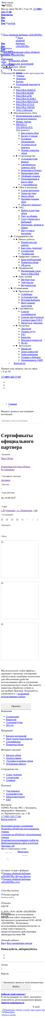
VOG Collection (24, 110)
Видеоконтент (28, 285)
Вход (3, 943)
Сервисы (10, 780)
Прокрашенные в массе (28, 115)
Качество (26, 337)
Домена (20, 75)
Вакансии (26, 348)
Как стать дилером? (31, 247)
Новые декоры (23, 121)
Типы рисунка (28, 193)
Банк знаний (25, 276)
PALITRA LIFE (24, 95)
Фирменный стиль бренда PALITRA (31, 272)
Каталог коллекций (16, 735)
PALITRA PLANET (26, 98)
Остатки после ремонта (28, 146)
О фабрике (26, 294)
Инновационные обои (25, 112)
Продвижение (26, 268)
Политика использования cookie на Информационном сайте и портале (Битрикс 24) (19, 843)
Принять (16, 706)
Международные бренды (19, 738)
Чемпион (21, 78)
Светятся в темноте (26, 118)
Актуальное (25, 345)
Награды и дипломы (31, 322)
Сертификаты (26, 308)
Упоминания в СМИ (31, 360)
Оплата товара (13, 758)
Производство (26, 291)
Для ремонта (13, 790)
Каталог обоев (17, 66)
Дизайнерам (27, 253)
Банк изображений (31, 259)
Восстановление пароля (19, 943)
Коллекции (19, 70)
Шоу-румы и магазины (27, 232)
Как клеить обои (30, 133)
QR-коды (25, 265)
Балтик (20, 81)
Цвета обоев (27, 196)
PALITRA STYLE (25, 104)
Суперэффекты (29, 184)
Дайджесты (27, 282)
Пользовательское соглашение (17, 825)
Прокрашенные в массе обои (30, 180)
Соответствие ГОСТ (31, 319)
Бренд (17, 87)
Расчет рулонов (29, 135)
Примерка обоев (29, 262)
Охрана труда (28, 331)
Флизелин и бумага (31, 170)
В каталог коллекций (21, 63)
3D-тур (10, 725)
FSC (23, 334)
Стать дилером (14, 774)
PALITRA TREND (25, 107)
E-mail (36, 1006)
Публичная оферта (16, 763)
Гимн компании (29, 354)
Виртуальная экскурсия (28, 304)
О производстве (27, 155)
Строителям (27, 250)
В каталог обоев (18, 60)
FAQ (21, 207)
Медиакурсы (28, 279)
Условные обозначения (27, 140)
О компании (21, 288)
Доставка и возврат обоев (19, 760)
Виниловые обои (30, 173)
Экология (26, 328)
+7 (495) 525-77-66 (11, 816)
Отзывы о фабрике (31, 357)
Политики (24, 325)
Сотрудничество (23, 236)
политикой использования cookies (15, 695)
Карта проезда (8, 819)
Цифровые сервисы (29, 256)
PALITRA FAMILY (26, 90)
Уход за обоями (29, 216)
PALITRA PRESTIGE (27, 101)
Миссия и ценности (31, 340)
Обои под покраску (31, 204)
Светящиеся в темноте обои (28, 166)
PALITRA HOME (25, 92)
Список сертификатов (28, 313)
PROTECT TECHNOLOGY (24, 126)
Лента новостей (29, 351)
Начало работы (26, 239)
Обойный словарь (30, 176)
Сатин (19, 72)
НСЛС (24, 342)
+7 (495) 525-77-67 (11, 376)
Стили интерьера (30, 190)
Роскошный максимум (28, 84)
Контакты (7, 14)
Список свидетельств (32, 317)
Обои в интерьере (28, 187)
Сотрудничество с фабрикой (30, 220)
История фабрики (30, 299)
